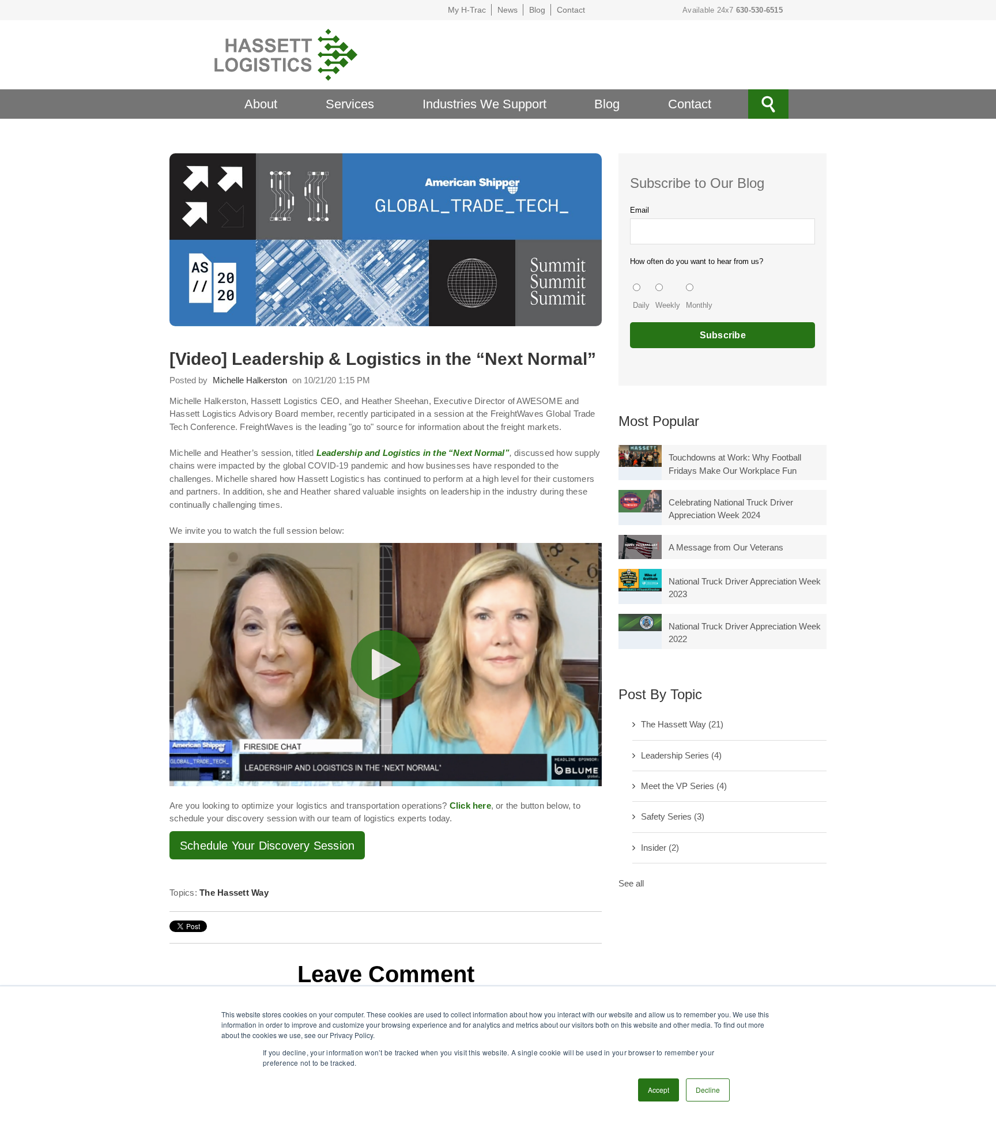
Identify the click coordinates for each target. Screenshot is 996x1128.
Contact (571, 9)
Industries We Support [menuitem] (484, 104)
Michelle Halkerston (250, 380)
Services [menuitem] (350, 104)
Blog (537, 9)
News (507, 9)
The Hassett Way (234, 892)
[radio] (641, 297)
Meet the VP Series (684, 786)
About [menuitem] (260, 104)
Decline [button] (708, 1090)
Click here (470, 805)
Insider (660, 847)
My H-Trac (467, 9)
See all (631, 883)
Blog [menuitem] (607, 104)
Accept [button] (658, 1090)
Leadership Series (681, 755)
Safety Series (672, 816)
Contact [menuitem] (689, 104)
